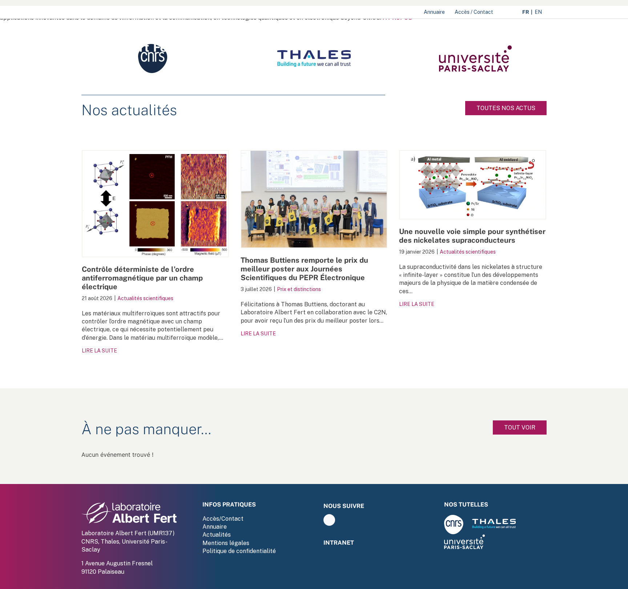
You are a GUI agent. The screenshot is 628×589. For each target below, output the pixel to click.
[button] (535, 42)
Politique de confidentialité (239, 551)
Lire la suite (99, 351)
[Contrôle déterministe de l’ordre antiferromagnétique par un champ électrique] (155, 203)
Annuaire (214, 526)
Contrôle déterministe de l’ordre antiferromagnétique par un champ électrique (142, 278)
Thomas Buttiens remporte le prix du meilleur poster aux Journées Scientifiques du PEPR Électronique (304, 269)
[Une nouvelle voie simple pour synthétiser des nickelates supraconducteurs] (472, 184)
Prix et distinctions (299, 289)
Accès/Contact (222, 518)
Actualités (216, 534)
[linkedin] (329, 520)
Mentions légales (225, 543)
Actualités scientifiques (145, 298)
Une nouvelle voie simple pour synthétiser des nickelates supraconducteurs (472, 236)
